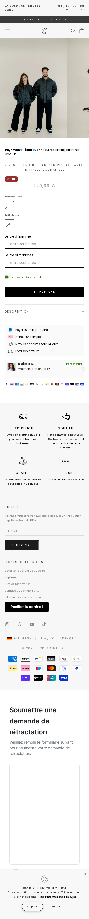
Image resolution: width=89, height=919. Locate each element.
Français (68, 638)
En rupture (44, 292)
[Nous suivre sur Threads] (19, 624)
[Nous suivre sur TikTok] (44, 624)
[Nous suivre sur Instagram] (7, 624)
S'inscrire (22, 545)
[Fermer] (84, 874)
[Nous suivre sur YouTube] (31, 624)
